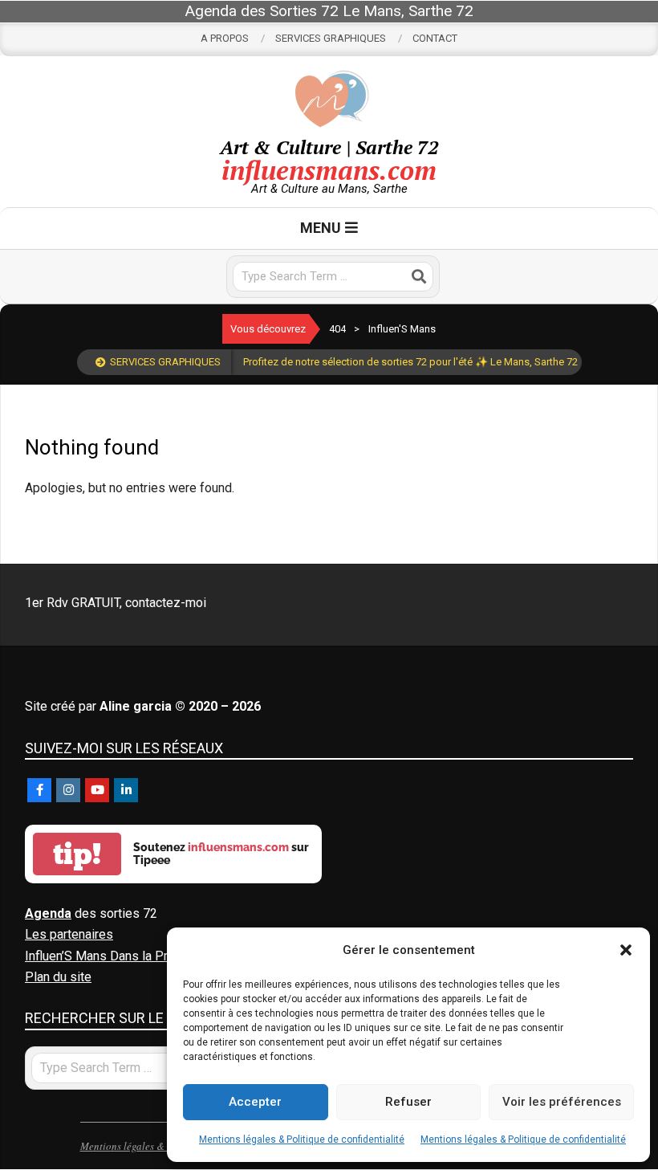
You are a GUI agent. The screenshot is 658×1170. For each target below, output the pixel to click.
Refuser (408, 1102)
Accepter (255, 1102)
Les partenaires (69, 934)
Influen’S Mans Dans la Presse (111, 956)
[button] (626, 950)
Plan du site (58, 977)
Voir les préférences (561, 1102)
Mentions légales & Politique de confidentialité (301, 1139)
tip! (77, 854)
